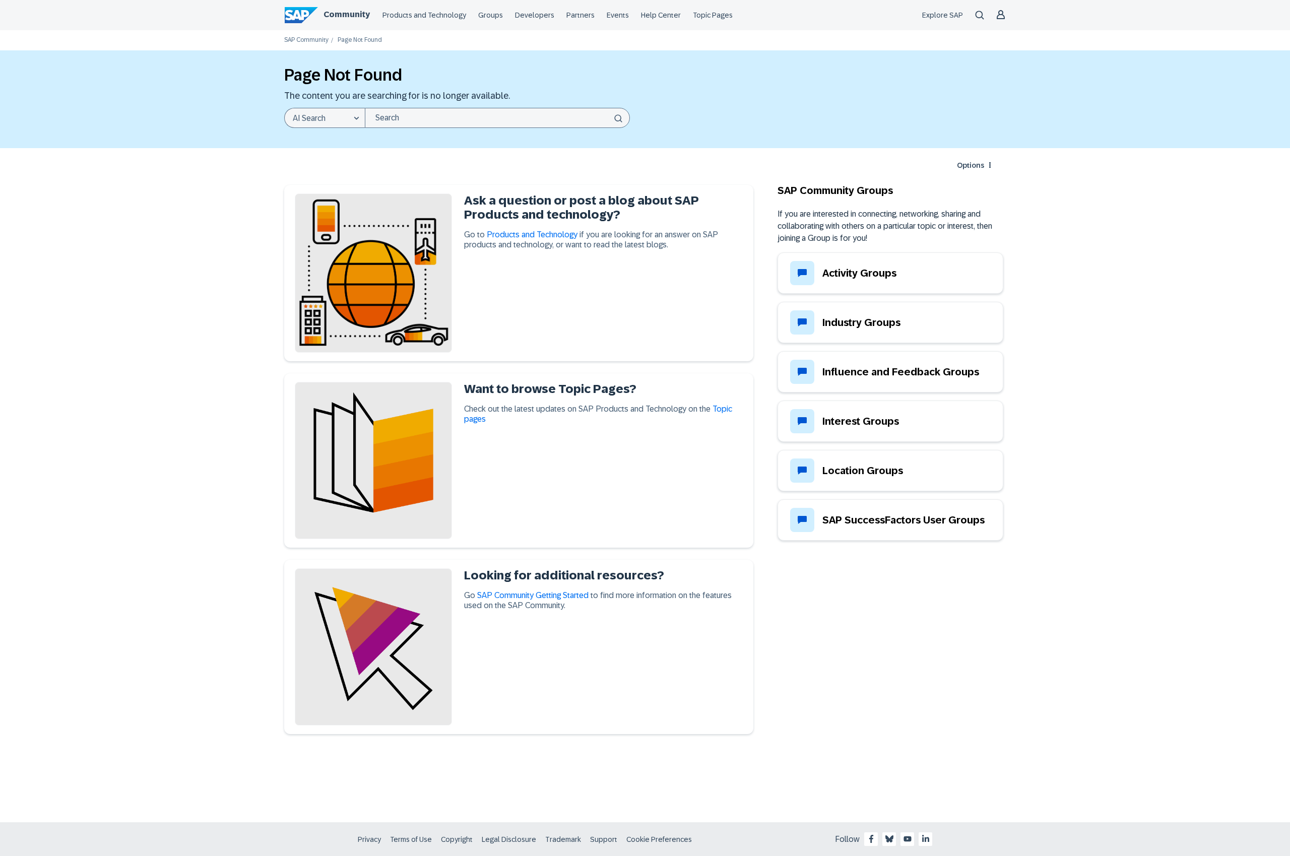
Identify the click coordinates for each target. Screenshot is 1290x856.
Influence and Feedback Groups (900, 371)
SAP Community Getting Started (533, 595)
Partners (580, 15)
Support (603, 839)
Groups (490, 15)
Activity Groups (859, 273)
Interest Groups (860, 421)
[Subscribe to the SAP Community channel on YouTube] (908, 839)
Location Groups (862, 470)
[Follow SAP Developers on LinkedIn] (926, 839)
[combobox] (497, 118)
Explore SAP (942, 15)
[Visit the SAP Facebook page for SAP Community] (871, 839)
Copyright (457, 839)
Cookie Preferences (659, 839)
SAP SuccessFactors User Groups (903, 519)
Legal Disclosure (509, 839)
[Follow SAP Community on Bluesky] (889, 839)
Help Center (661, 15)
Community (347, 14)
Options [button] (970, 165)
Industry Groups (861, 322)
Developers (534, 15)
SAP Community (306, 40)
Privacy (369, 839)
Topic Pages (713, 15)
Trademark (563, 839)
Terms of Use (411, 839)
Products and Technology (424, 15)
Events (618, 15)
